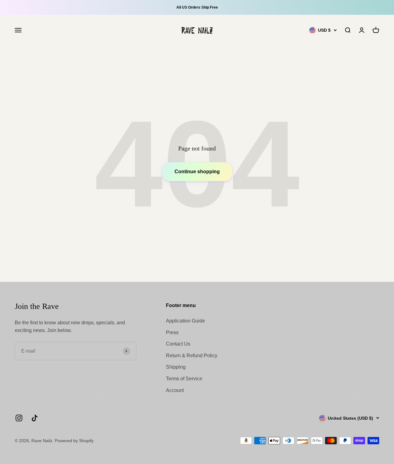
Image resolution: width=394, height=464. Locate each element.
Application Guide (185, 320)
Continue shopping (197, 171)
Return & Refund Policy (191, 355)
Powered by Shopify (74, 440)
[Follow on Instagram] (19, 418)
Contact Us (178, 343)
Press (172, 332)
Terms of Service (184, 378)
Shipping (176, 367)
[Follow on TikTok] (34, 418)
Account (175, 390)
